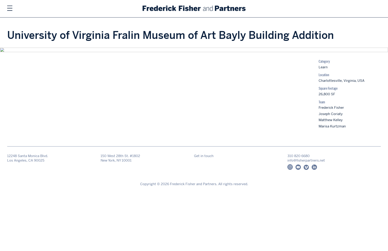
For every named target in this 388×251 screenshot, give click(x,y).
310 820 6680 (298, 156)
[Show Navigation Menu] (9, 8)
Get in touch (204, 156)
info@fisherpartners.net (306, 160)
